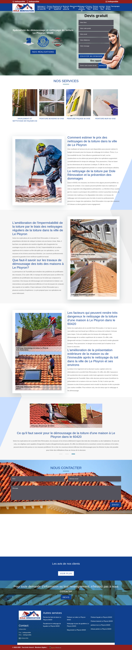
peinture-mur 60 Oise (102, 8)
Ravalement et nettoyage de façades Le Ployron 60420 (52, 625)
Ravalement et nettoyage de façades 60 (57, 8)
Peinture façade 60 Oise (89, 8)
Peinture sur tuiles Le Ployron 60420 (76, 618)
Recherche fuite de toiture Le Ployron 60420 (52, 618)
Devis (66, 597)
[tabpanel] (66, 441)
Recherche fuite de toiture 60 (66, 8)
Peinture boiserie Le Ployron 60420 (102, 621)
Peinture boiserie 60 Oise (95, 8)
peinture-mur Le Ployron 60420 (100, 625)
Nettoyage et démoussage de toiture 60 (41, 8)
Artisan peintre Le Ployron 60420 (101, 629)
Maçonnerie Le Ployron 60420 (76, 630)
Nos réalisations (43, 52)
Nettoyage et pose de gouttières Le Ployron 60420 (78, 625)
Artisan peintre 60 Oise (108, 8)
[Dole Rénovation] (23, 8)
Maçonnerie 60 (74, 7)
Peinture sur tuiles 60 (50, 8)
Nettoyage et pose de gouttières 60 (82, 8)
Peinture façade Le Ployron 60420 (101, 617)
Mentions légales (41, 647)
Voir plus (66, 573)
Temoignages (115, 6)
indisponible (19, 2)
